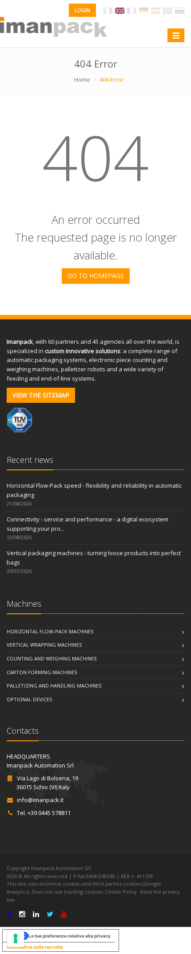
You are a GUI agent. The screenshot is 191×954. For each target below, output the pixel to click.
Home (82, 79)
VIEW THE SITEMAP (40, 395)
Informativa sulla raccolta (35, 947)
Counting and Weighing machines (51, 658)
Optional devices (29, 699)
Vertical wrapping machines (44, 644)
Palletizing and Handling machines (54, 685)
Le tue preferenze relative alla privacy (69, 935)
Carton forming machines (42, 672)
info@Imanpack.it (40, 800)
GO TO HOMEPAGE (96, 275)
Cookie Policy (121, 891)
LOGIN (82, 10)
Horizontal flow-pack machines (50, 631)
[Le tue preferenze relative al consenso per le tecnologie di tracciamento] (15, 938)
